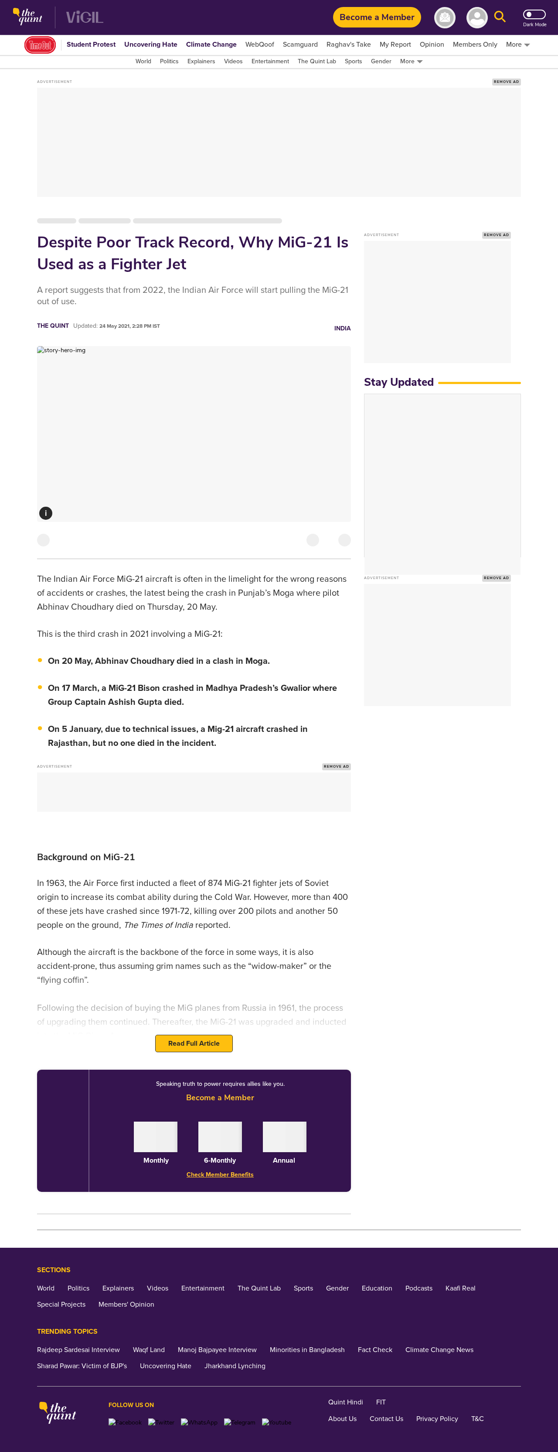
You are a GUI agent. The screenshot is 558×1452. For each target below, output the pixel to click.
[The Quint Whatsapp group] (199, 1422)
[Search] (500, 18)
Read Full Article (194, 1043)
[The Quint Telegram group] (239, 1422)
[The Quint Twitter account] (161, 1422)
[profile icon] (477, 17)
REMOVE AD (506, 81)
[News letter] (445, 17)
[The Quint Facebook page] (125, 1422)
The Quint (53, 326)
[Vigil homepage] (84, 17)
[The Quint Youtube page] (276, 1422)
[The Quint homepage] (27, 18)
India (342, 328)
